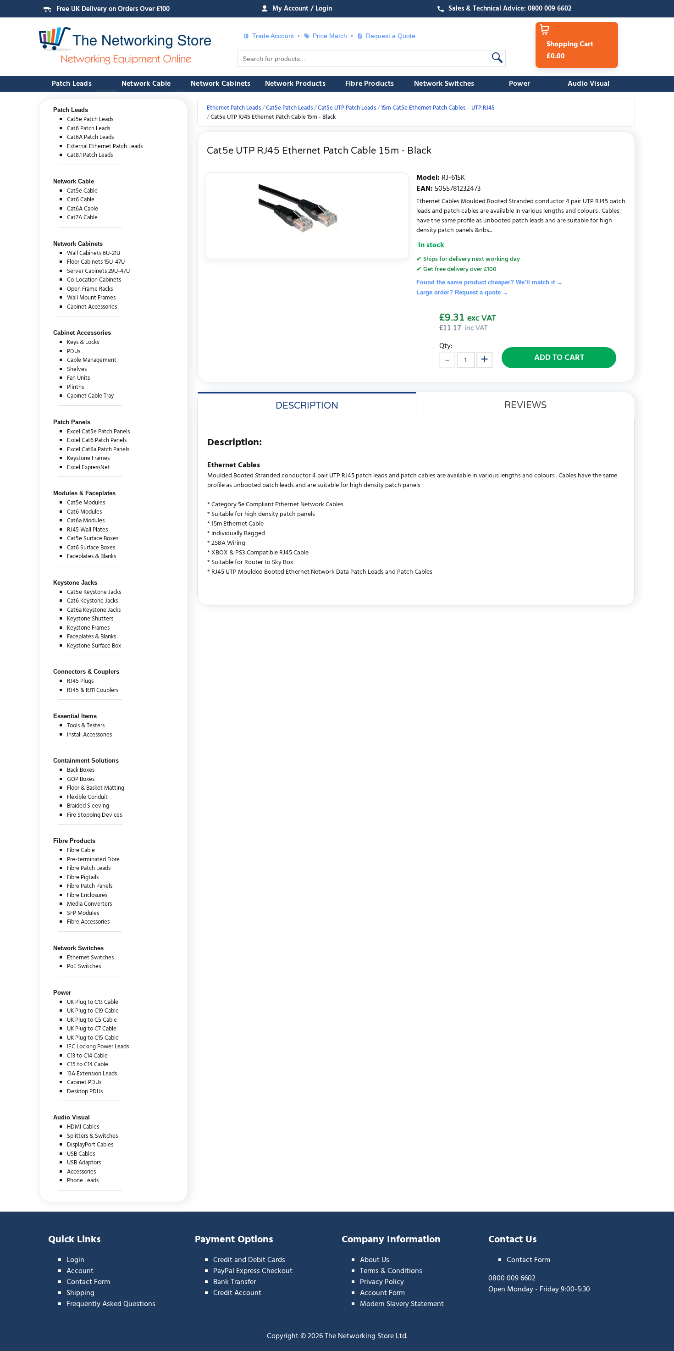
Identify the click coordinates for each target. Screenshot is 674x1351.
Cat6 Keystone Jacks (92, 601)
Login (75, 1260)
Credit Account (237, 1293)
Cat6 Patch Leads (88, 128)
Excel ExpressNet (88, 467)
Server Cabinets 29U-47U (98, 271)
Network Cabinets (220, 84)
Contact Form (88, 1282)
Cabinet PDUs (84, 1082)
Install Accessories (89, 735)
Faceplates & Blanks (91, 556)
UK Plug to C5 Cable (92, 1020)
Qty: (446, 346)
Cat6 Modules (84, 512)
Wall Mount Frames (91, 298)
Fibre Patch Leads (88, 868)
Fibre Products (369, 84)
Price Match (330, 35)
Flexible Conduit (87, 797)
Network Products (295, 84)
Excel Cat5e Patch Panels (98, 432)
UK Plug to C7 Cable (91, 1029)
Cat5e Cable (82, 191)
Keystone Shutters (90, 619)
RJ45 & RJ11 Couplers (92, 690)
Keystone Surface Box (94, 646)
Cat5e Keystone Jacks (94, 592)
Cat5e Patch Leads (90, 119)
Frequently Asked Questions (110, 1304)
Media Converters (89, 904)
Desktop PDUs (85, 1091)
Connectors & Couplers (86, 671)
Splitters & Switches (92, 1136)
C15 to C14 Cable (87, 1064)
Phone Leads (83, 1180)
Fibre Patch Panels (89, 886)
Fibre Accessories (88, 922)
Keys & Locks (83, 342)
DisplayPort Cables (90, 1145)
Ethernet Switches (90, 958)
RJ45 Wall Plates (87, 530)
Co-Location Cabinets (94, 280)
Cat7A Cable (82, 217)
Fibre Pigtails (83, 877)
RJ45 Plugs (80, 681)
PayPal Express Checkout (253, 1271)
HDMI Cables (83, 1127)
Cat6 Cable (80, 200)
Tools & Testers (86, 726)
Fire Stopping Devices (94, 815)
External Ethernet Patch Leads (105, 146)
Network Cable (146, 84)
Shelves (77, 369)
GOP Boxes (80, 779)
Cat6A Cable (82, 209)
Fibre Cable (81, 850)
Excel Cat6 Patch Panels (97, 440)
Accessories (81, 1172)
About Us (374, 1260)
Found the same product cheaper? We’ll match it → (489, 282)
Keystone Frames (88, 458)
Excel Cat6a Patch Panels (98, 449)
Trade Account (273, 35)
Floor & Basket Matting (95, 788)
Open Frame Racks (90, 289)
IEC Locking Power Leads (98, 1047)
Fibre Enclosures (87, 895)
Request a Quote (387, 35)
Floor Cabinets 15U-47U (96, 262)
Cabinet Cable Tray (90, 396)
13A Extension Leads (92, 1074)
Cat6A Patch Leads (90, 137)
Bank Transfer (234, 1282)
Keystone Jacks (75, 582)
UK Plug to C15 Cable (93, 1038)
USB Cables (81, 1154)
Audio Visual (588, 84)
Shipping (80, 1293)
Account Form (382, 1293)
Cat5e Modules (86, 503)
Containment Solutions (86, 760)
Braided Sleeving (88, 806)
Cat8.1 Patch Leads (90, 155)
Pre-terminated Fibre (93, 859)
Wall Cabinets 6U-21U (93, 253)
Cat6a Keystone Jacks (94, 610)
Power (519, 84)
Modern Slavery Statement (402, 1304)
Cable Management (91, 360)
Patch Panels (71, 422)
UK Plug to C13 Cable (92, 1002)
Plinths (75, 387)
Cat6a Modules (86, 521)
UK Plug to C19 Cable (93, 1011)
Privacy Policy (382, 1282)
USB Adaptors (84, 1163)
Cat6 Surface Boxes (91, 548)
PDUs (73, 351)
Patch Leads (72, 84)
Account (80, 1271)
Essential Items (75, 716)
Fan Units (78, 378)
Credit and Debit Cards (249, 1260)
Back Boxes (80, 770)
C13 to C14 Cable (87, 1056)
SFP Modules (83, 913)
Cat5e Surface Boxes (92, 538)
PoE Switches (84, 966)
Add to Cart (559, 358)
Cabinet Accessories (92, 307)
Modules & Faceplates (84, 493)
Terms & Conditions (391, 1271)
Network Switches (444, 84)
